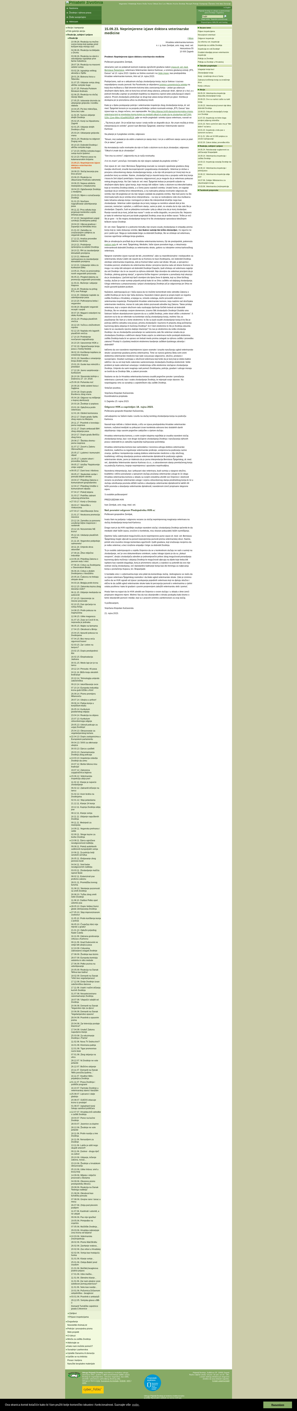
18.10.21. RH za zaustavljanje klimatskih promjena (85, 251)
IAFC (129, 1381)
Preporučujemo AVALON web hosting (214, 22)
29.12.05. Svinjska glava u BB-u (85, 1301)
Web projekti (73, 1332)
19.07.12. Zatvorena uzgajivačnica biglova (81, 771)
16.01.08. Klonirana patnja (83, 1045)
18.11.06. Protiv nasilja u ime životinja (84, 1134)
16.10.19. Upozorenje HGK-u (84, 343)
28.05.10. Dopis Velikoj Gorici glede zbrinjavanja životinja (85, 907)
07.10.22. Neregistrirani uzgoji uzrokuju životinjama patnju (85, 219)
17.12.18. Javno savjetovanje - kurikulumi (85, 371)
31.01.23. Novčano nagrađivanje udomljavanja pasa (84, 204)
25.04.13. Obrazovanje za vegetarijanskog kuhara (83, 732)
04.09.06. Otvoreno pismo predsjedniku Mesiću (83, 1182)
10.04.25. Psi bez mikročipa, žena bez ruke (84, 110)
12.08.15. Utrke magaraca (83, 616)
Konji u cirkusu (204, 86)
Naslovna (73, 8)
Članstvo (211, 4)
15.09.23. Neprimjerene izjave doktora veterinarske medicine (85, 165)
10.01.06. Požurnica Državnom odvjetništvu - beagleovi (85, 1291)
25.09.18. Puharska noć (82, 382)
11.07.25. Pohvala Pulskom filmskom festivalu (84, 89)
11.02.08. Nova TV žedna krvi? (85, 1041)
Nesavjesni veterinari (206, 35)
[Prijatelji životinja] (84, 2)
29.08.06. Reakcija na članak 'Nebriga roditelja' (84, 1188)
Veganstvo (123, 4)
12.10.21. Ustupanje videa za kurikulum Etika (84, 266)
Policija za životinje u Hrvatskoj (210, 62)
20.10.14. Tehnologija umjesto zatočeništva (85, 679)
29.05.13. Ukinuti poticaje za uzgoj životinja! (84, 726)
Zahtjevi (73, 1313)
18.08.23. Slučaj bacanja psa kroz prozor (84, 172)
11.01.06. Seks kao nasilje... (84, 1287)
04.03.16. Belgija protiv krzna (84, 583)
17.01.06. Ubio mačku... (82, 1274)
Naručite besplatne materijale (81, 1364)
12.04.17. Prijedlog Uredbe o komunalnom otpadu (84, 487)
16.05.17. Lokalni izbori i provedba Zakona (82, 460)
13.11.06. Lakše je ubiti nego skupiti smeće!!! (84, 1146)
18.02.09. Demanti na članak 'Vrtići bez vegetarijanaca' (84, 977)
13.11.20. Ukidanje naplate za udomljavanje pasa (85, 296)
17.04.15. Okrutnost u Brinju (84, 629)
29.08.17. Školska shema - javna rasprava (83, 441)
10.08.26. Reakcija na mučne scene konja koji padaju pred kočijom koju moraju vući (84, 44)
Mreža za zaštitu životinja (79, 1339)
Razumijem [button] (277, 1404)
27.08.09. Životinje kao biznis (84, 954)
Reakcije (73, 38)
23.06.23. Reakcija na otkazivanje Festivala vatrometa (86, 178)
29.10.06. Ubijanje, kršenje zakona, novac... (83, 1158)
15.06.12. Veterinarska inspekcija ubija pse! (81, 777)
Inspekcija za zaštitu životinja (210, 45)
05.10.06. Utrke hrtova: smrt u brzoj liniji (84, 1170)
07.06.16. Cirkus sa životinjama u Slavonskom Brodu (85, 566)
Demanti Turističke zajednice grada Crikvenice (84, 1307)
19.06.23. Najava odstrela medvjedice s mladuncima (83, 184)
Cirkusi (155, 4)
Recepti (189, 4)
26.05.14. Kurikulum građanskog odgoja (80, 710)
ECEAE (123, 1381)
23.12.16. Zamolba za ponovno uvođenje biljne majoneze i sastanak (85, 523)
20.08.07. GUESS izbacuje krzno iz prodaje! (83, 1101)
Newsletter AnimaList (77, 1325)
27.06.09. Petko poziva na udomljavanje (83, 965)
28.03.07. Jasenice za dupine (85, 1124)
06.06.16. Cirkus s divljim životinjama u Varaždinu (83, 572)
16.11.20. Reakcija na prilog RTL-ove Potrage (84, 290)
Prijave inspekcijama (79, 1317)
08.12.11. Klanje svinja (81, 813)
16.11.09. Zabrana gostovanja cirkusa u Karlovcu (85, 937)
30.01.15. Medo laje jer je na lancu (84, 664)
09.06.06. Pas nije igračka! (83, 1217)
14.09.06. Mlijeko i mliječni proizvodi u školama (83, 1176)
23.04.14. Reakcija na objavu (84, 715)
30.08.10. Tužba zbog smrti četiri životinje (83, 895)
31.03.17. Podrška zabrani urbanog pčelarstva (83, 496)
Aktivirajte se (73, 1343)
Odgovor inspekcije (206, 38)
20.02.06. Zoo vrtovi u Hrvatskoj (86, 1249)
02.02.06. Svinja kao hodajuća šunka (85, 1254)
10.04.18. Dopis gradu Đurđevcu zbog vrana (81, 393)
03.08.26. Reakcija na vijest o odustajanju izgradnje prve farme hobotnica (85, 58)
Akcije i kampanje (75, 27)
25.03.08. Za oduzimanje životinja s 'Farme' (82, 1036)
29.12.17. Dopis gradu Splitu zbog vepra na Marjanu (84, 418)
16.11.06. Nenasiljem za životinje (82, 1140)
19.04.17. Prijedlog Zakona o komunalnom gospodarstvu (84, 481)
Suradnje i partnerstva (77, 1349)
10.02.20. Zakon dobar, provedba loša (213, 142)
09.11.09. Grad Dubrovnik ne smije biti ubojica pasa (84, 943)
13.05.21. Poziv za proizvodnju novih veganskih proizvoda (85, 272)
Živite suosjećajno (77, 17)
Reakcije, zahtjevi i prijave (80, 35)
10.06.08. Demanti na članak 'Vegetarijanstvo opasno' (84, 1012)
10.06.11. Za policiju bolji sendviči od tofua (82, 853)
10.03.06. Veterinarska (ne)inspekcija (81, 1237)
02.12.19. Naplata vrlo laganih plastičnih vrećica (85, 332)
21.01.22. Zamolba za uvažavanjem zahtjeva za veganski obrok (83, 232)
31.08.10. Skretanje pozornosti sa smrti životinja (85, 889)
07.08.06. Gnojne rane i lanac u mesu (86, 1200)
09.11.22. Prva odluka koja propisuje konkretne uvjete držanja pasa (83, 212)
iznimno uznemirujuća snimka (173, 84)
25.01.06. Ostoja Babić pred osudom (84, 1263)
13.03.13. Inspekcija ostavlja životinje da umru (84, 759)
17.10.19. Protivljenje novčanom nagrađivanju (82, 338)
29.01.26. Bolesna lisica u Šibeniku (83, 77)
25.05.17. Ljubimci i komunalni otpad (85, 454)
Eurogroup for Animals (110, 1381)
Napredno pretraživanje (219, 19)
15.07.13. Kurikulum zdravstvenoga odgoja (81, 720)
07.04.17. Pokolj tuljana (82, 492)
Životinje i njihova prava (80, 13)
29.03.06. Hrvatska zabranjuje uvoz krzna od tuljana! (85, 1231)
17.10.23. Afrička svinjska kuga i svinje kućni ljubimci (86, 152)
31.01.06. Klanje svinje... (82, 1258)
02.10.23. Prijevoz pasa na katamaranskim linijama (83, 158)
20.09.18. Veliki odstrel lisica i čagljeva (85, 387)
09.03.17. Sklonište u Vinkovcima (81, 506)
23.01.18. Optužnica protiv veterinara (83, 408)
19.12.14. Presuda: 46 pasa (84, 669)
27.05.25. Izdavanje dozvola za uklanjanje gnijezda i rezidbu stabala (85, 103)
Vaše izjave (163, 73)
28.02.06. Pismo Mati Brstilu (84, 1242)
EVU (98, 1381)
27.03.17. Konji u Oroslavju (83, 501)
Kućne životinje (179, 4)
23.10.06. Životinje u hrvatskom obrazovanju (85, 1164)
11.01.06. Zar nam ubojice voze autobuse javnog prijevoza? (85, 1282)
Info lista (219, 4)
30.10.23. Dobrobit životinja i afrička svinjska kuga (84, 146)
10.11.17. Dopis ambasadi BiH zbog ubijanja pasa (85, 429)
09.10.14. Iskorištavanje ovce (84, 684)
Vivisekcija (132, 4)
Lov (164, 4)
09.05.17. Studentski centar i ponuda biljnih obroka (84, 475)
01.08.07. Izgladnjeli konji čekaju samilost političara (83, 1107)
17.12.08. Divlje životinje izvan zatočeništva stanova (85, 982)
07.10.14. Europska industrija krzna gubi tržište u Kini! (84, 689)
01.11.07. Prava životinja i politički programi (83, 1083)
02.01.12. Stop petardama (83, 800)
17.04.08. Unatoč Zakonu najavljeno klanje (83, 1030)
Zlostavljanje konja (205, 73)
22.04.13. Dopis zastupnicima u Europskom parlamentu (86, 737)
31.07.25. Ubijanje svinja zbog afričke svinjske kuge (85, 83)
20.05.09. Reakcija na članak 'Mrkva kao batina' (84, 971)
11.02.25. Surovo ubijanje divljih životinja (83, 116)
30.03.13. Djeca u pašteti (82, 748)
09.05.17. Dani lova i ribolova (84, 470)
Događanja (72, 1321)
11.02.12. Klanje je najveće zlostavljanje (83, 783)
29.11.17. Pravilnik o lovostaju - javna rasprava (85, 424)
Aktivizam (73, 21)
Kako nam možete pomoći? (80, 1346)
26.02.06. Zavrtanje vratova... (84, 1246)
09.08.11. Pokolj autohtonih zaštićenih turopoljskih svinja (84, 847)
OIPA (84, 1383)
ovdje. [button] (135, 1404)
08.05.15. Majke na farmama (84, 626)
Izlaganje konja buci (206, 69)
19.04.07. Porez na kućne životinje (83, 1119)
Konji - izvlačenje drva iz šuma (210, 76)
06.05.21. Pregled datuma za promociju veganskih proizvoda (85, 278)
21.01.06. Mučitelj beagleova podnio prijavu (84, 1269)
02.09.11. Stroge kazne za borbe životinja (83, 835)
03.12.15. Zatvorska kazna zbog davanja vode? (86, 587)
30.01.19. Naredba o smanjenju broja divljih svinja (86, 359)
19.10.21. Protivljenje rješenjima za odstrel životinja (85, 245)
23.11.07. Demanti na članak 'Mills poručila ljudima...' (84, 1071)
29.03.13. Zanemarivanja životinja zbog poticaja (83, 753)
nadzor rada (110, 244)
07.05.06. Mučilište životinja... (84, 1226)
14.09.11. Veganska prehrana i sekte (85, 829)
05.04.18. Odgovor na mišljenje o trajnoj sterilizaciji (85, 399)
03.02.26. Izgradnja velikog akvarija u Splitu (83, 71)
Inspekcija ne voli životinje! (209, 49)
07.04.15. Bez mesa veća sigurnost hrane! (83, 640)
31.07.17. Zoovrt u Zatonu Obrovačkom (83, 448)
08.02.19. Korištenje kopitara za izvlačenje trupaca (86, 353)
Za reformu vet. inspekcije (208, 42)
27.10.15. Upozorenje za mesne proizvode (82, 599)
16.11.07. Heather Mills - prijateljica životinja (82, 1077)
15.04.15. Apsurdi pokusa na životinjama (84, 634)
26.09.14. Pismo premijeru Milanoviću (83, 695)
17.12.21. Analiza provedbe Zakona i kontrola (84, 239)
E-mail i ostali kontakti (220, 1381)
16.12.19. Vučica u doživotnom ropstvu (85, 326)
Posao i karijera (74, 1360)
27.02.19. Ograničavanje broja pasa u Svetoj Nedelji (85, 347)
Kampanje (204, 4)
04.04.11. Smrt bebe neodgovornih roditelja (81, 865)
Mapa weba (205, 19)
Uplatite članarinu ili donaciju (81, 1353)
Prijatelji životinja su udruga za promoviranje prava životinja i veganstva (214, 12)
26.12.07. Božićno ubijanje (83, 1066)
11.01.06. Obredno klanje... (83, 1278)
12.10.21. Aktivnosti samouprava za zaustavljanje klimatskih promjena (84, 259)
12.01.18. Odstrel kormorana (84, 413)
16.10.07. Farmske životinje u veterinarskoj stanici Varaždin (84, 1089)
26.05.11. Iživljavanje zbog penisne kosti (83, 859)
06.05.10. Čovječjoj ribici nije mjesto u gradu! (84, 925)
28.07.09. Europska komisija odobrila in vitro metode (84, 959)
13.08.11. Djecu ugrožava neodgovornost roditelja (83, 841)
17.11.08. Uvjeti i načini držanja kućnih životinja (85, 988)
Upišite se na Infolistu (77, 1356)
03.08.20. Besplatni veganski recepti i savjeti (84, 308)
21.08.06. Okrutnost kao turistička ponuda (82, 1194)
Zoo (160, 4)
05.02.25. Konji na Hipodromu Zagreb (85, 122)
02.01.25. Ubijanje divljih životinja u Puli (82, 128)
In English (227, 7)
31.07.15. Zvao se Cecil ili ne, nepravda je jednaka (85, 621)
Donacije (227, 4)
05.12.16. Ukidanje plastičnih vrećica (84, 536)
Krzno (139, 4)
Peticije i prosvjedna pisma (79, 1328)
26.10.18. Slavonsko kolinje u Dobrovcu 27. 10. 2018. (85, 377)
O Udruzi (71, 1335)
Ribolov (169, 4)
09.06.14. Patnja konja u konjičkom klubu (82, 704)
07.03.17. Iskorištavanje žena (84, 511)
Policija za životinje (205, 58)
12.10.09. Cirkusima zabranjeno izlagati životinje (84, 949)
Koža (145, 4)
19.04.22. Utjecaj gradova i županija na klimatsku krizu (83, 225)
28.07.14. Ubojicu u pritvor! (83, 700)
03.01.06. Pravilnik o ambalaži (85, 1296)
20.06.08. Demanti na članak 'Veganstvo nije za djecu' (84, 1007)
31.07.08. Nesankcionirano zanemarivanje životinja (83, 994)
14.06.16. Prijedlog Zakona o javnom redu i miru (84, 560)
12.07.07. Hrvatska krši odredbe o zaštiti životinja (86, 1113)
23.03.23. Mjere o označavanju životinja (85, 196)
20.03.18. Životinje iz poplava (84, 404)
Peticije (196, 4)
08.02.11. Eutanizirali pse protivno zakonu (83, 877)
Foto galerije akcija (76, 31)
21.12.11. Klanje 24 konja (83, 803)
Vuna (150, 4)
